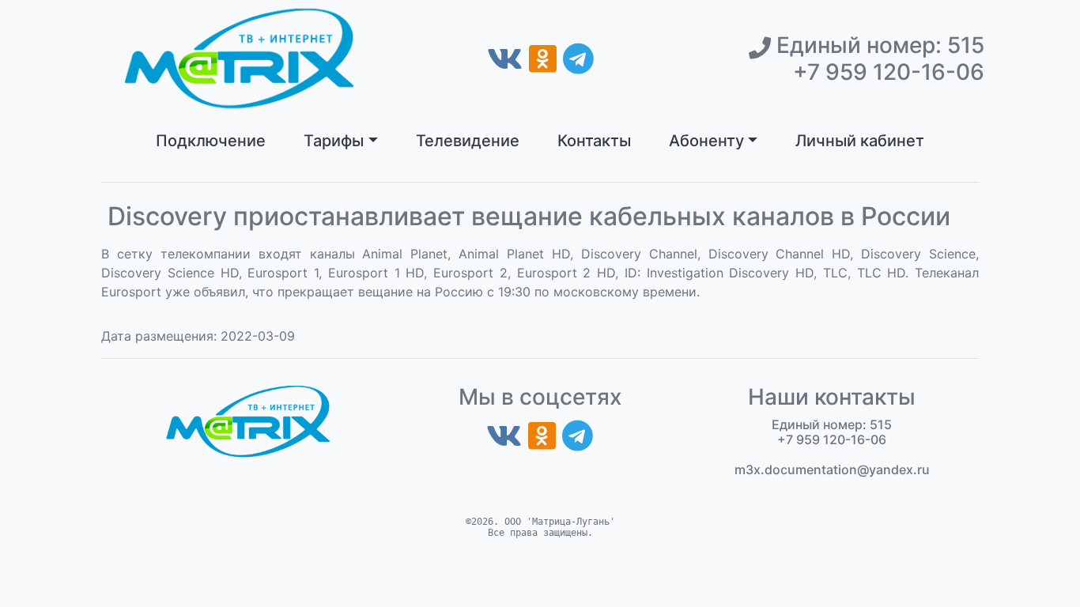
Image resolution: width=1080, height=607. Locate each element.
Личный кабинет (859, 140)
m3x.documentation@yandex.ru (832, 469)
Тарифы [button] (334, 140)
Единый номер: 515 (877, 45)
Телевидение (467, 140)
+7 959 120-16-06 (888, 72)
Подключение (211, 140)
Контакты (594, 140)
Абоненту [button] (706, 140)
